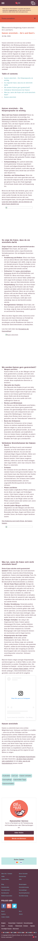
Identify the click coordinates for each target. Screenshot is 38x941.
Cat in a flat (33, 3)
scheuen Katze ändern (20, 668)
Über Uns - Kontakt (6, 873)
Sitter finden (18, 832)
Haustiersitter (5, 887)
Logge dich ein (13, 10)
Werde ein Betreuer (19, 838)
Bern (20, 911)
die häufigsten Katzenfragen (25, 756)
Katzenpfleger (23, 890)
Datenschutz (22, 876)
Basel (3, 911)
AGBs (3, 876)
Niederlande (18, 926)
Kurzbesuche (5, 893)
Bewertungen (22, 884)
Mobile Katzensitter (6, 895)
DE (18, 3)
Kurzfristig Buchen (24, 893)
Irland (3, 926)
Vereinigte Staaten (6, 928)
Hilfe (20, 879)
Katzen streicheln (10, 97)
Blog (2, 884)
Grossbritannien (28, 923)
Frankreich (20, 923)
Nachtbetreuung (23, 895)
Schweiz (25, 926)
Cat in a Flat (6, 62)
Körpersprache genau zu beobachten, (15, 119)
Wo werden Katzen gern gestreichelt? (17, 87)
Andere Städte (5, 917)
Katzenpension (5, 890)
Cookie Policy (5, 879)
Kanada (10, 926)
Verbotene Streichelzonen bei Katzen (17, 90)
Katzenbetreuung (24, 887)
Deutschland (11, 923)
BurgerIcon (2, 3)
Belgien (3, 923)
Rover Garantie (23, 873)
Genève (3, 914)
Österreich (16, 928)
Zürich (21, 914)
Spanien (32, 926)
